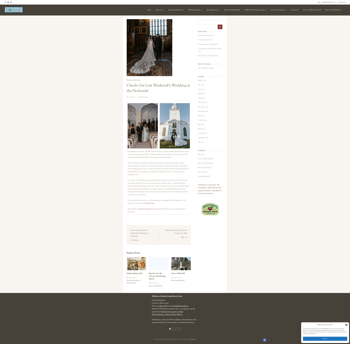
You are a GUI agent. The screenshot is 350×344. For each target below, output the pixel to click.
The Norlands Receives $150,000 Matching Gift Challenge (139, 233)
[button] (346, 325)
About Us (159, 10)
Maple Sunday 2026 (134, 273)
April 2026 (201, 94)
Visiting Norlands (204, 176)
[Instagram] (11, 2)
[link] (145, 209)
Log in (7, 340)
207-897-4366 (341, 2)
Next (182, 237)
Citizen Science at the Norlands (208, 44)
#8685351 (180, 314)
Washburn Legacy (194, 10)
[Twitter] (8, 2)
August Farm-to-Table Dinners (208, 56)
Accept (325, 339)
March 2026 (201, 98)
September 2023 (203, 138)
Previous (136, 240)
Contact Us (295, 10)
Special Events (131, 283)
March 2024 (201, 129)
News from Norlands (133, 80)
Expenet (193, 339)
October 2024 (202, 120)
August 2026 (202, 80)
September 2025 (203, 111)
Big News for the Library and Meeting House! (157, 276)
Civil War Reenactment (206, 35)
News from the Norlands (232, 10)
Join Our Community (278, 10)
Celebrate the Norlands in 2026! (255, 10)
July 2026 (201, 85)
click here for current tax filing (172, 312)
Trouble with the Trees (205, 40)
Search (220, 27)
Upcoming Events (212, 10)
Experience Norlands (175, 10)
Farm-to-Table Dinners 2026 (312, 10)
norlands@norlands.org (327, 2)
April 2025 (201, 116)
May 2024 (201, 124)
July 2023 (201, 142)
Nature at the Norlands (332, 10)
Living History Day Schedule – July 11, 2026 (210, 50)
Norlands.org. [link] (149, 203)
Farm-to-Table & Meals (205, 159)
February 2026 (202, 102)
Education (201, 154)
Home (149, 10)
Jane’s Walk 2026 (178, 273)
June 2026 (201, 89)
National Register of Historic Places (164, 314)
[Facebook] (5, 2)
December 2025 (203, 107)
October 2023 (202, 133)
